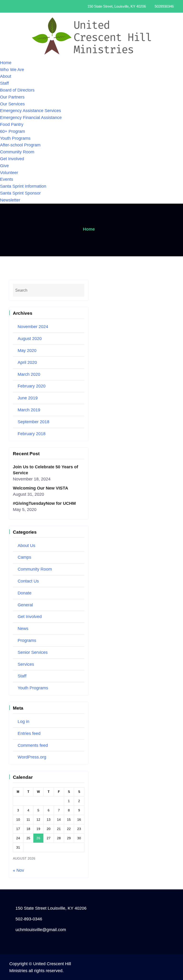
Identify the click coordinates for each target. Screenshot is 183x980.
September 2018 (33, 421)
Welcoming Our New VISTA (40, 488)
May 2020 (27, 350)
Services (26, 664)
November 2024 (33, 326)
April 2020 (27, 362)
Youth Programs (15, 138)
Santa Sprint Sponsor (20, 193)
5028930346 (164, 6)
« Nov (18, 870)
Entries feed (29, 733)
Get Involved (12, 158)
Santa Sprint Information (23, 186)
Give (4, 165)
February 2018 (32, 433)
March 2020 (29, 374)
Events (6, 179)
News (23, 628)
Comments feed (33, 745)
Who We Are (12, 69)
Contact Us (28, 581)
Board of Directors (17, 90)
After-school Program (20, 145)
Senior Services (33, 652)
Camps (24, 557)
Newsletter (10, 200)
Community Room (17, 152)
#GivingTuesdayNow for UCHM (44, 503)
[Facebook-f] (25, 6)
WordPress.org (32, 757)
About (5, 76)
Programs (27, 640)
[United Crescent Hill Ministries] (91, 35)
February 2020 (32, 386)
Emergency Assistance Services (30, 110)
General (25, 605)
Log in (23, 721)
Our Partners (12, 97)
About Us (26, 545)
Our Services (12, 104)
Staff (4, 83)
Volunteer (9, 172)
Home (5, 62)
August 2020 (30, 338)
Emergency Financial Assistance (31, 117)
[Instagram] (32, 6)
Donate (24, 593)
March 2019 (29, 409)
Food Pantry (11, 124)
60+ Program (12, 131)
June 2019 (28, 398)
